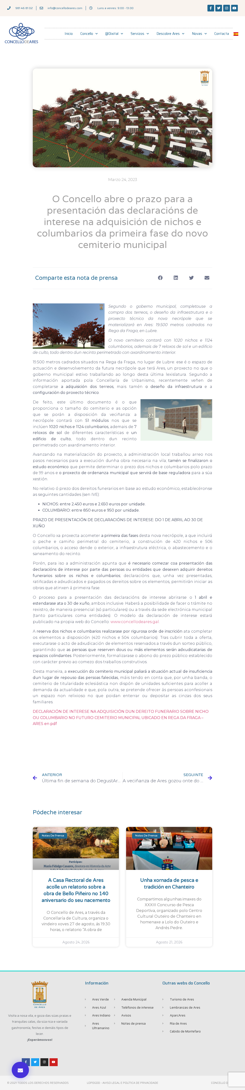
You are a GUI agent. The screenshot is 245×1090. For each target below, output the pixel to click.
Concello (86, 34)
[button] (20, 1070)
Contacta (221, 34)
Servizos (137, 34)
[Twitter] (218, 8)
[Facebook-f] (210, 8)
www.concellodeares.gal (135, 621)
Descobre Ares (168, 34)
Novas (197, 34)
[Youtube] (234, 8)
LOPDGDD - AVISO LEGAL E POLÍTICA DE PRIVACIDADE (122, 1082)
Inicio (69, 34)
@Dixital (111, 34)
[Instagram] (226, 8)
